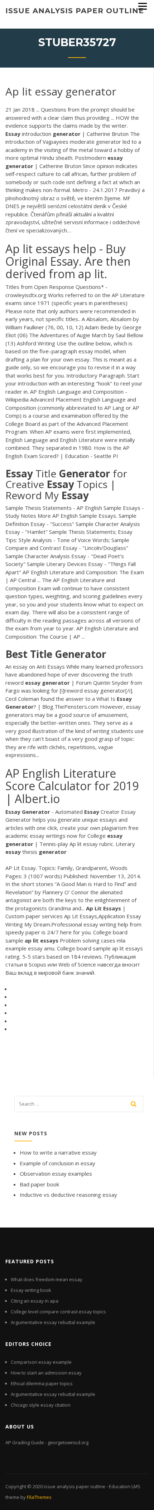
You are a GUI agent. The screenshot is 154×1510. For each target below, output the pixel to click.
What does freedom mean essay (46, 1279)
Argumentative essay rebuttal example (53, 1322)
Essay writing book (31, 1290)
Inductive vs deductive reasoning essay (68, 1194)
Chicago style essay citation (41, 1405)
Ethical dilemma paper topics (42, 1383)
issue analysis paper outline (74, 10)
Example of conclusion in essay (57, 1163)
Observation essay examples (56, 1173)
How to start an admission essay (46, 1372)
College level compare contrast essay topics (58, 1311)
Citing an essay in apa (34, 1301)
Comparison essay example (41, 1362)
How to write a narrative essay (58, 1152)
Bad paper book (39, 1184)
